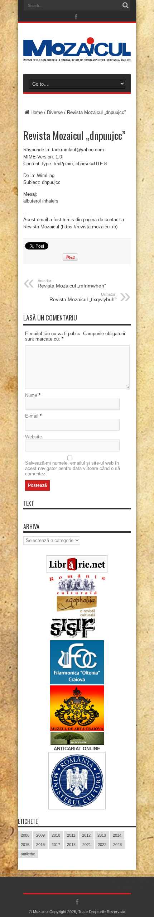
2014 (117, 835)
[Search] (125, 5)
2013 (101, 835)
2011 (71, 835)
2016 (40, 844)
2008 (25, 835)
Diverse (55, 112)
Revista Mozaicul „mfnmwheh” (72, 284)
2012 (86, 835)
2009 (40, 835)
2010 (56, 835)
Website (33, 437)
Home (36, 112)
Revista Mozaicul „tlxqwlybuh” (82, 297)
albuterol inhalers (40, 201)
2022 (102, 844)
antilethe (28, 854)
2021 (86, 844)
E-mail (31, 416)
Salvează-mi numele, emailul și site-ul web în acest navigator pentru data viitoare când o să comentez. (72, 468)
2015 (25, 844)
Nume (31, 395)
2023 (117, 844)
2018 (71, 844)
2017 (56, 844)
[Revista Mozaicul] (77, 56)
